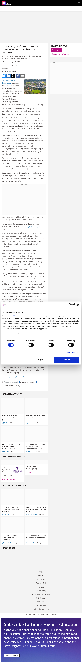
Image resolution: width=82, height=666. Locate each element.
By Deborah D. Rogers (32, 514)
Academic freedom (28, 382)
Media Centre (41, 602)
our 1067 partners (16, 316)
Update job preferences (60, 54)
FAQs (41, 572)
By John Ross (5, 423)
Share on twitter (13, 76)
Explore (13, 479)
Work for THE (41, 583)
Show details (70, 353)
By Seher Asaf (5, 514)
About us (41, 579)
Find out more (12, 655)
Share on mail (22, 76)
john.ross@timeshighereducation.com (16, 377)
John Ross (5, 68)
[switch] (31, 345)
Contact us (41, 576)
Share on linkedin (8, 76)
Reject (40, 360)
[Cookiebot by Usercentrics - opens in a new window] (70, 304)
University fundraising (11, 385)
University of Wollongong (31, 226)
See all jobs (56, 50)
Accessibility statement (41, 594)
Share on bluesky (4, 76)
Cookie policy (41, 590)
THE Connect (41, 598)
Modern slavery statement (41, 605)
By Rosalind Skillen (7, 543)
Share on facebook (18, 76)
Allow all (67, 360)
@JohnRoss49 (11, 71)
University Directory (41, 609)
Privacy (41, 587)
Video (6, 479)
